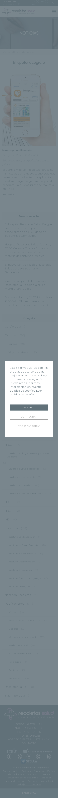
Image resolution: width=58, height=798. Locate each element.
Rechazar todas (29, 426)
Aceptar (29, 407)
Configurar (29, 416)
